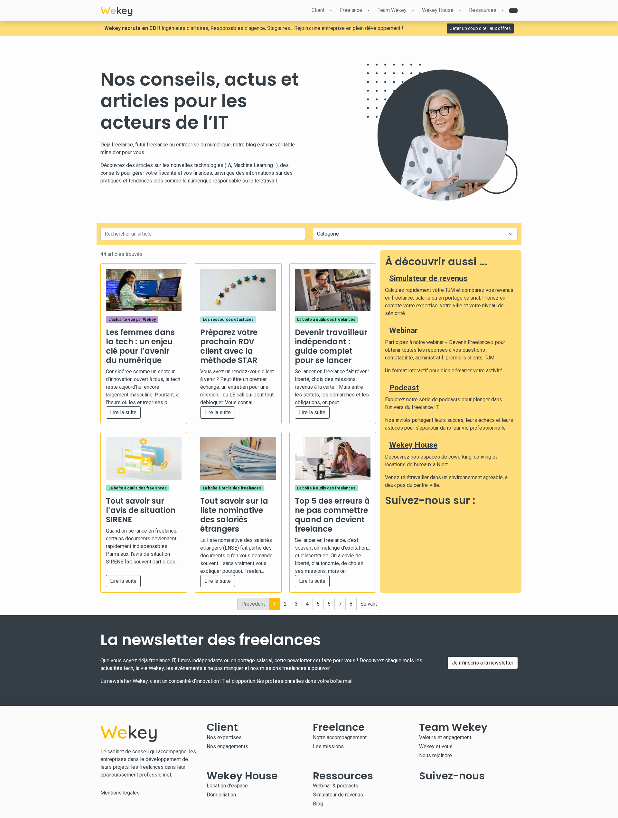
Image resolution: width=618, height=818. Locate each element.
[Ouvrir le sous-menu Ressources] (503, 10)
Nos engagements (227, 746)
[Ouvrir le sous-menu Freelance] (368, 10)
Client (318, 10)
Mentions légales (120, 793)
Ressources (482, 10)
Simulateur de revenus (428, 278)
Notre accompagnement (340, 737)
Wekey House (438, 10)
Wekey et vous (436, 746)
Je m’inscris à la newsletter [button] (482, 663)
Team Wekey (392, 10)
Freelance (351, 10)
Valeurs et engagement (445, 737)
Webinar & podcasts (335, 786)
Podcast (404, 387)
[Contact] (513, 10)
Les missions (328, 746)
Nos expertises (224, 737)
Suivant (368, 604)
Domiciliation (221, 795)
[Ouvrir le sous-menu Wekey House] (460, 10)
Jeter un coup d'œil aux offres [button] (480, 28)
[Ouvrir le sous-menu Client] (331, 10)
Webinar (403, 330)
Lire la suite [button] (123, 412)
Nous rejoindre (435, 755)
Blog (318, 804)
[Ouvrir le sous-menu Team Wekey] (413, 10)
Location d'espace (227, 786)
